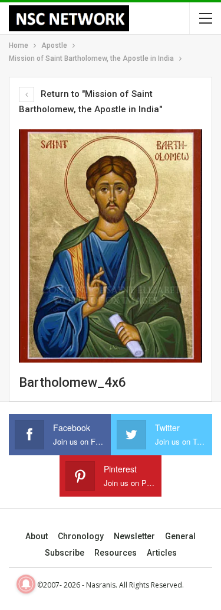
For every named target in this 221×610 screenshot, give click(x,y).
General (180, 536)
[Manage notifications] (26, 584)
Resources (115, 552)
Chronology (81, 536)
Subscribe (64, 552)
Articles (162, 552)
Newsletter (134, 536)
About (36, 536)
